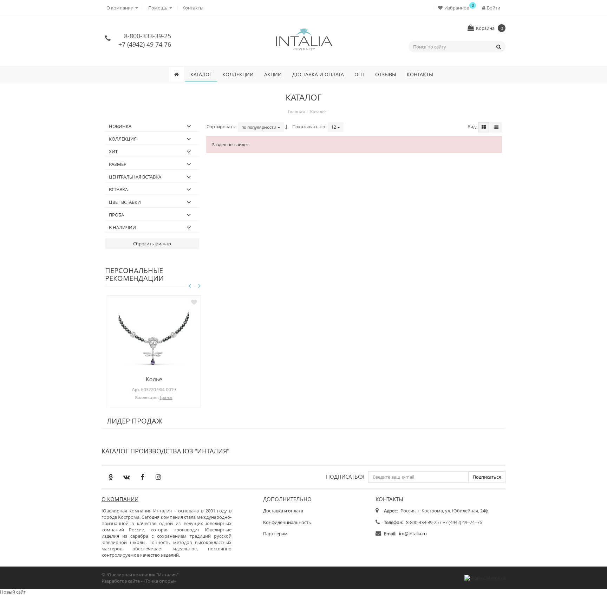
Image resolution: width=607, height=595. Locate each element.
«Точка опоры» (159, 581)
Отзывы (385, 74)
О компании (120, 499)
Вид (472, 126)
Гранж (164, 397)
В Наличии (122, 227)
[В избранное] (192, 302)
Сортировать (221, 126)
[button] (455, 7)
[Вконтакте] (126, 477)
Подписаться (345, 476)
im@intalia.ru (413, 533)
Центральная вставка (135, 177)
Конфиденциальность (287, 522)
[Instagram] (158, 477)
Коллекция (123, 139)
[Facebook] (142, 477)
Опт (359, 74)
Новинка (120, 126)
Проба (116, 215)
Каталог (201, 74)
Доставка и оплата (318, 74)
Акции (273, 74)
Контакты (192, 8)
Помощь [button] (158, 8)
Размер (117, 164)
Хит (113, 151)
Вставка (118, 189)
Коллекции (238, 74)
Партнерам (275, 533)
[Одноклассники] (110, 477)
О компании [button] (120, 8)
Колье (152, 379)
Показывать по (308, 126)
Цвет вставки (125, 202)
